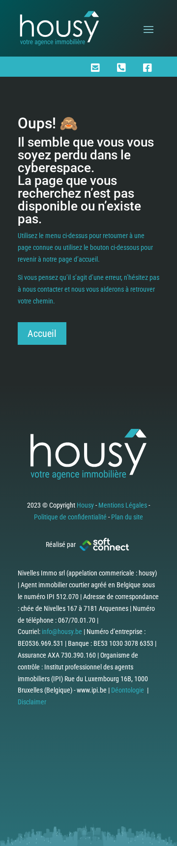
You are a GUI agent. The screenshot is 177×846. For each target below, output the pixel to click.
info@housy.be (62, 631)
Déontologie (127, 690)
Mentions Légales (122, 505)
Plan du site (127, 517)
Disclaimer (32, 702)
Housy (85, 505)
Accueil (42, 333)
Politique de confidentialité (70, 517)
